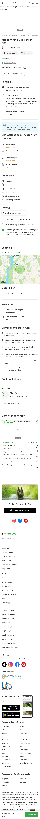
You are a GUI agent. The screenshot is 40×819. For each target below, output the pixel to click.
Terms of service (8, 556)
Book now (31, 815)
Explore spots (7, 582)
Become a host (7, 590)
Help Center (6, 569)
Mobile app (6, 603)
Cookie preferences (9, 565)
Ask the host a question (13, 403)
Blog (3, 599)
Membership (7, 586)
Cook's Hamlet (8, 445)
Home (4, 578)
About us (5, 548)
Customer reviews (9, 594)
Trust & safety (7, 552)
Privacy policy (7, 560)
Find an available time (13, 73)
